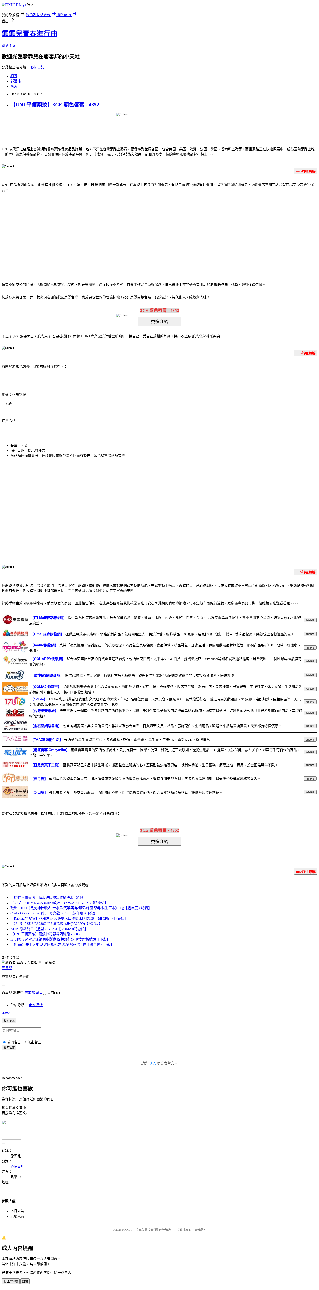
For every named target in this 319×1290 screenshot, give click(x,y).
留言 (39, 993)
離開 (25, 1281)
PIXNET (127, 1229)
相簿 (13, 76)
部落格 (15, 81)
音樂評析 (36, 1005)
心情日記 (37, 67)
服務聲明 (200, 1229)
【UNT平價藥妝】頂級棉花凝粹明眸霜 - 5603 (45, 934)
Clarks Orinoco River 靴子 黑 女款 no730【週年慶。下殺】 (53, 913)
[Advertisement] (122, 230)
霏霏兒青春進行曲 (29, 34)
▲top (6, 1012)
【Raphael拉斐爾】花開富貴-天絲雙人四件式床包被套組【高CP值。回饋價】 (69, 918)
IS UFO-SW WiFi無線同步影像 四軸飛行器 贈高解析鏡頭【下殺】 (60, 939)
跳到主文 (9, 46)
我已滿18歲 (10, 1281)
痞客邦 (29, 993)
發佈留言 (9, 1047)
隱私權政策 (184, 1229)
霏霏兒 (7, 968)
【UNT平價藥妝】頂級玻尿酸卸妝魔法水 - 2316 (46, 897)
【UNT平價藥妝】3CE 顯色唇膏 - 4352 (54, 105)
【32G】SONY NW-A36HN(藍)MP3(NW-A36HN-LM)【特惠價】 (59, 903)
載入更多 (9, 1021)
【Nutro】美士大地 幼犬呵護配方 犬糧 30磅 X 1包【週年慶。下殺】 (62, 944)
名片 (13, 86)
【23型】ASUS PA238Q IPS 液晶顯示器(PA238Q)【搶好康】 (56, 924)
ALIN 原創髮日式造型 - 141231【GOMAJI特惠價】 (49, 929)
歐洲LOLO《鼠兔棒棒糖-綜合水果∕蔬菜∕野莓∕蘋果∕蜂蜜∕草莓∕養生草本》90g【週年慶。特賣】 (81, 908)
